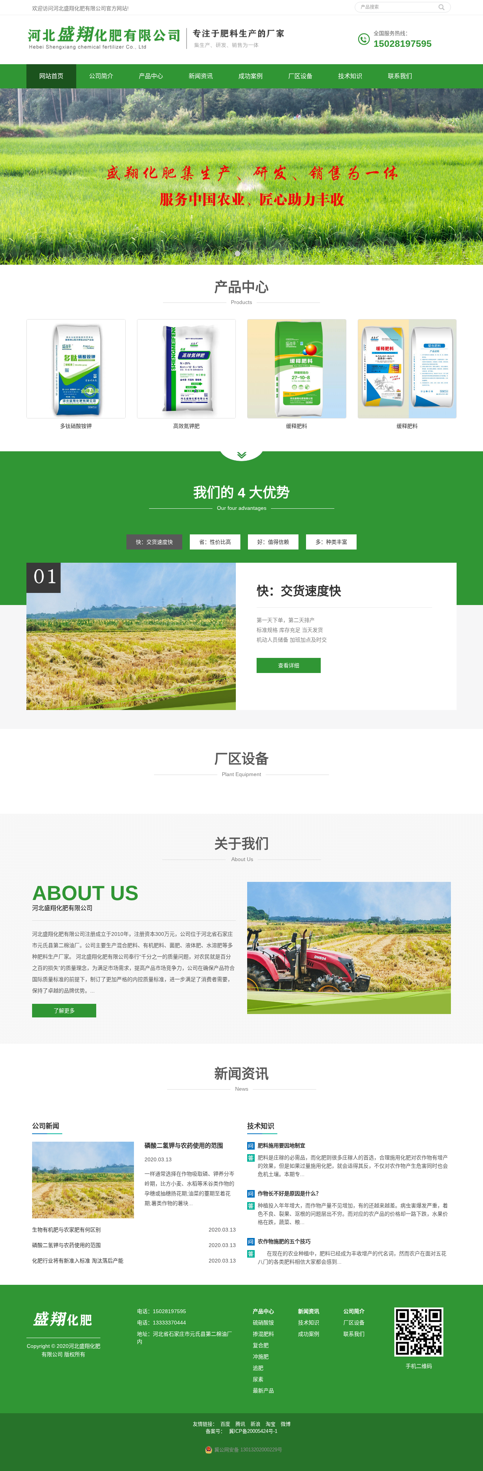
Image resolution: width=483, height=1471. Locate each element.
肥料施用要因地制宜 (281, 1145)
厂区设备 (300, 76)
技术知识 (350, 76)
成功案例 (250, 76)
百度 (225, 1424)
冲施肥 (261, 1357)
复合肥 (261, 1345)
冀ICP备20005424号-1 (253, 1431)
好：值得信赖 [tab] (273, 542)
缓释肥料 (296, 426)
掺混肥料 (263, 1334)
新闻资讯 (201, 76)
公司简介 (101, 76)
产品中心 (151, 76)
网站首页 (51, 76)
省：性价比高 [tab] (215, 542)
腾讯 (240, 1424)
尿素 (258, 1379)
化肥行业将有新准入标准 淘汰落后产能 (77, 1261)
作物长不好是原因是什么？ (289, 1193)
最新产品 (263, 1391)
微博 (286, 1424)
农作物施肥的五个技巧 (284, 1241)
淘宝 (270, 1424)
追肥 (258, 1368)
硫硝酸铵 (263, 1323)
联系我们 (400, 76)
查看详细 (288, 665)
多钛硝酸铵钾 (76, 426)
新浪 (255, 1424)
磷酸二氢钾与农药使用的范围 (184, 1145)
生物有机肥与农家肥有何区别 (66, 1230)
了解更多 (64, 1011)
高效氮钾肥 (186, 426)
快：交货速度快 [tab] (154, 542)
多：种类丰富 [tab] (331, 542)
